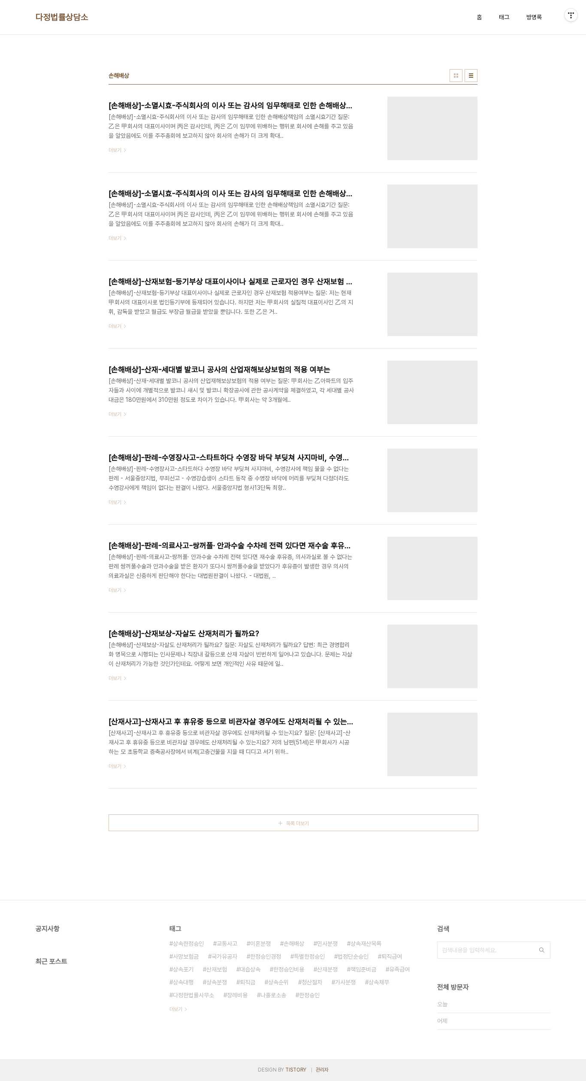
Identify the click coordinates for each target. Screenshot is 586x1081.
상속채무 (379, 982)
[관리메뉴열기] (571, 15)
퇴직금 (247, 982)
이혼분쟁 (260, 943)
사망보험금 (186, 956)
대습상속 (250, 969)
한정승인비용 (288, 969)
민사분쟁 (327, 943)
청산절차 (312, 982)
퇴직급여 (391, 956)
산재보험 (216, 969)
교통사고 (227, 943)
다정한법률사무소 (193, 995)
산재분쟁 (327, 969)
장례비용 (237, 995)
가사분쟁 (345, 982)
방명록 (534, 17)
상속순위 (278, 982)
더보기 (175, 1009)
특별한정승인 (309, 956)
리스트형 (471, 75)
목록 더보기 (297, 823)
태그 (504, 17)
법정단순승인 (353, 956)
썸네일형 (456, 75)
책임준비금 (363, 969)
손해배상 (294, 943)
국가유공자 (224, 956)
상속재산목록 (365, 943)
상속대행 (183, 982)
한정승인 (309, 995)
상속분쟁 (216, 982)
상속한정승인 (188, 943)
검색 (542, 950)
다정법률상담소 (62, 17)
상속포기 (183, 969)
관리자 (322, 1070)
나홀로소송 (273, 995)
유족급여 (399, 969)
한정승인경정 (265, 956)
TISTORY (295, 1070)
